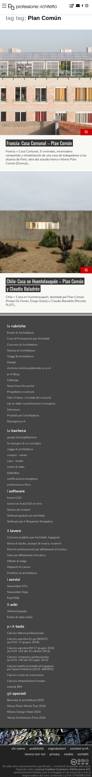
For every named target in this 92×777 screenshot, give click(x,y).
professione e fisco (19, 485)
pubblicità (36, 748)
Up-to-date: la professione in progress (31, 403)
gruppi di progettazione (22, 437)
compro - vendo (17, 455)
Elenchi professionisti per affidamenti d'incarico (37, 549)
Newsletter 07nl (17, 586)
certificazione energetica (22, 479)
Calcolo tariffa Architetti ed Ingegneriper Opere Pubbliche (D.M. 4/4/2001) (30, 667)
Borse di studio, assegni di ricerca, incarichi (34, 543)
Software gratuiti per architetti (26, 515)
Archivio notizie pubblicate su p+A (29, 368)
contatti (82, 754)
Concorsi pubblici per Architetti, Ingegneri (33, 537)
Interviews (13, 409)
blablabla (13, 473)
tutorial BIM (14, 687)
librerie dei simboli (18, 510)
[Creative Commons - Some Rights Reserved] (46, 762)
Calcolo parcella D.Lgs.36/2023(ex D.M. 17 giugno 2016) (27, 640)
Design (11, 362)
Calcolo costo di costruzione (25, 675)
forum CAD (14, 498)
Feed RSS (13, 598)
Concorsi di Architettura (22, 345)
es (86, 131)
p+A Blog (13, 374)
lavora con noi (35, 754)
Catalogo (13, 380)
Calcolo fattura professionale (25, 633)
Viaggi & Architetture (20, 356)
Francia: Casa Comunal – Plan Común (39, 143)
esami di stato (16, 467)
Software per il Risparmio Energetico (30, 521)
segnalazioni (57, 748)
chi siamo (18, 748)
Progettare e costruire (20, 392)
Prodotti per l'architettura (23, 415)
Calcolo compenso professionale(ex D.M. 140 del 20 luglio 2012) (28, 658)
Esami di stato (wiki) (20, 617)
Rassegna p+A (16, 421)
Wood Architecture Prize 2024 (26, 718)
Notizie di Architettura (21, 350)
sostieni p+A (79, 748)
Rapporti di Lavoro (18, 567)
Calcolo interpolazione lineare (26, 681)
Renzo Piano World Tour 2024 (26, 706)
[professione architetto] (35, 7)
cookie (68, 754)
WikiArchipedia (17, 611)
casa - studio (15, 461)
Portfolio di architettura (22, 573)
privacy (55, 754)
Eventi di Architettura (20, 333)
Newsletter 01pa (17, 592)
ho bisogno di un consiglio (24, 443)
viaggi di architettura (20, 449)
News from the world (20, 386)
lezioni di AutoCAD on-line (24, 503)
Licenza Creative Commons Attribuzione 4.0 (62, 769)
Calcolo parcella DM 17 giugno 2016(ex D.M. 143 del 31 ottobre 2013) (30, 649)
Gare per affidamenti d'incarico (26, 555)
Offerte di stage (16, 561)
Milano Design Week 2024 (24, 712)
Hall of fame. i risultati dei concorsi (29, 398)
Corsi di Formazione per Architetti (28, 338)
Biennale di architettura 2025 (25, 700)
